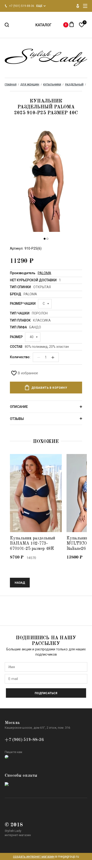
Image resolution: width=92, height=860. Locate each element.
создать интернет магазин (33, 856)
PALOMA (44, 273)
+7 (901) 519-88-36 (24, 740)
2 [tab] (47, 239)
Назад (20, 582)
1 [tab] (45, 239)
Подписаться (46, 693)
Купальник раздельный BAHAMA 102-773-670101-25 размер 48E (32, 543)
